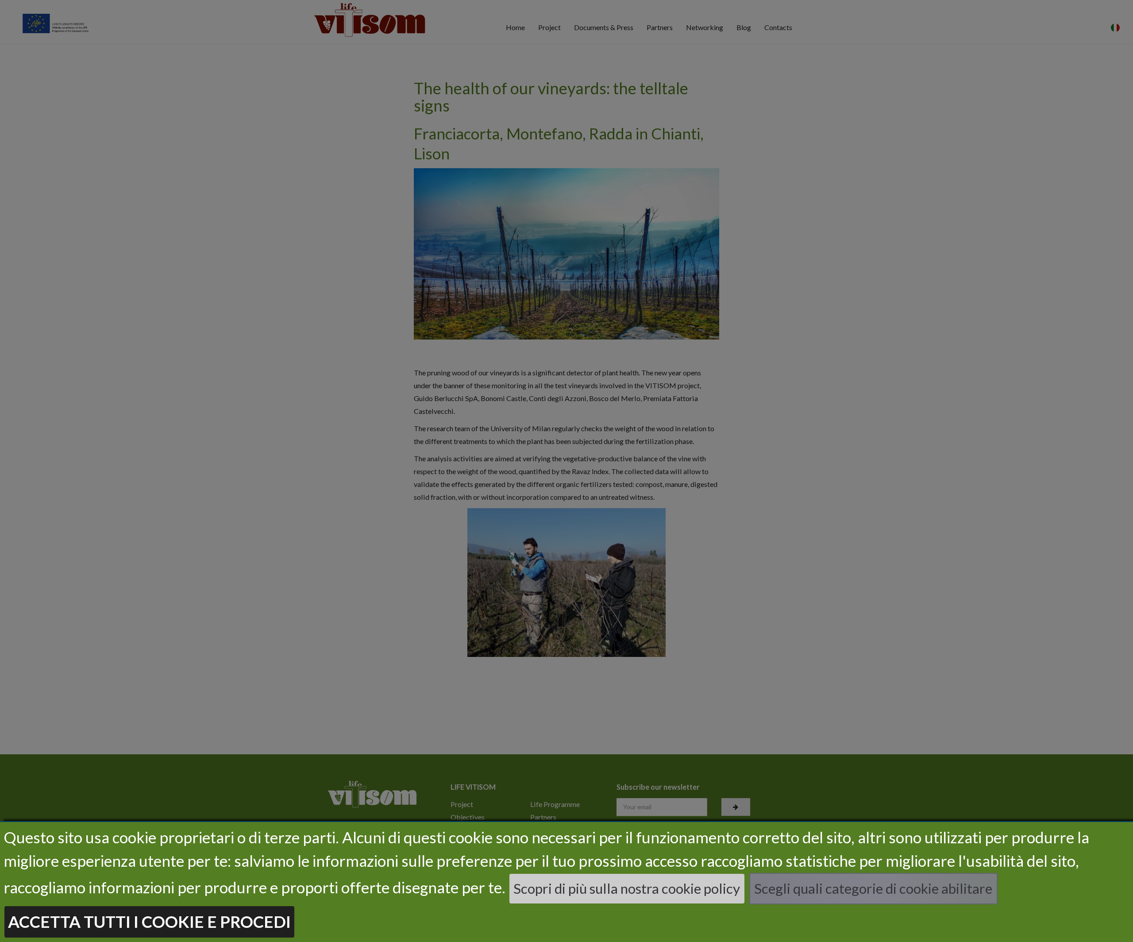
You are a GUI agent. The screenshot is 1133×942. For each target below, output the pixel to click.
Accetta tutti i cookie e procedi (149, 921)
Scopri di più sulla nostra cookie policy (626, 888)
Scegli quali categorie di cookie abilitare (873, 888)
